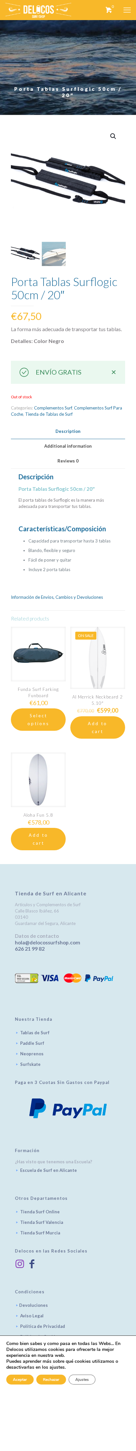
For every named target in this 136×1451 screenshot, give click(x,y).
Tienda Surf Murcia (40, 1232)
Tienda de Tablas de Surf (49, 414)
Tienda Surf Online (40, 1211)
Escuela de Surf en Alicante (48, 1170)
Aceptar (20, 1379)
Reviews (68, 460)
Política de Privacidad (42, 1326)
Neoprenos (32, 1053)
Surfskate (30, 1064)
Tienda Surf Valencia (41, 1222)
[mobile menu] (127, 9)
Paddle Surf (32, 1043)
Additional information (68, 446)
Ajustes (82, 1379)
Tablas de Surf (35, 1032)
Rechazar (51, 1379)
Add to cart (97, 727)
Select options (38, 719)
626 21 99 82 (30, 949)
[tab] (68, 431)
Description (68, 431)
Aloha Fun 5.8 (38, 815)
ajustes (57, 1367)
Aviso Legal (32, 1315)
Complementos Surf (53, 407)
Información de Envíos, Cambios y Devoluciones (57, 597)
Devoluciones (33, 1305)
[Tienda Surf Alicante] (38, 10)
